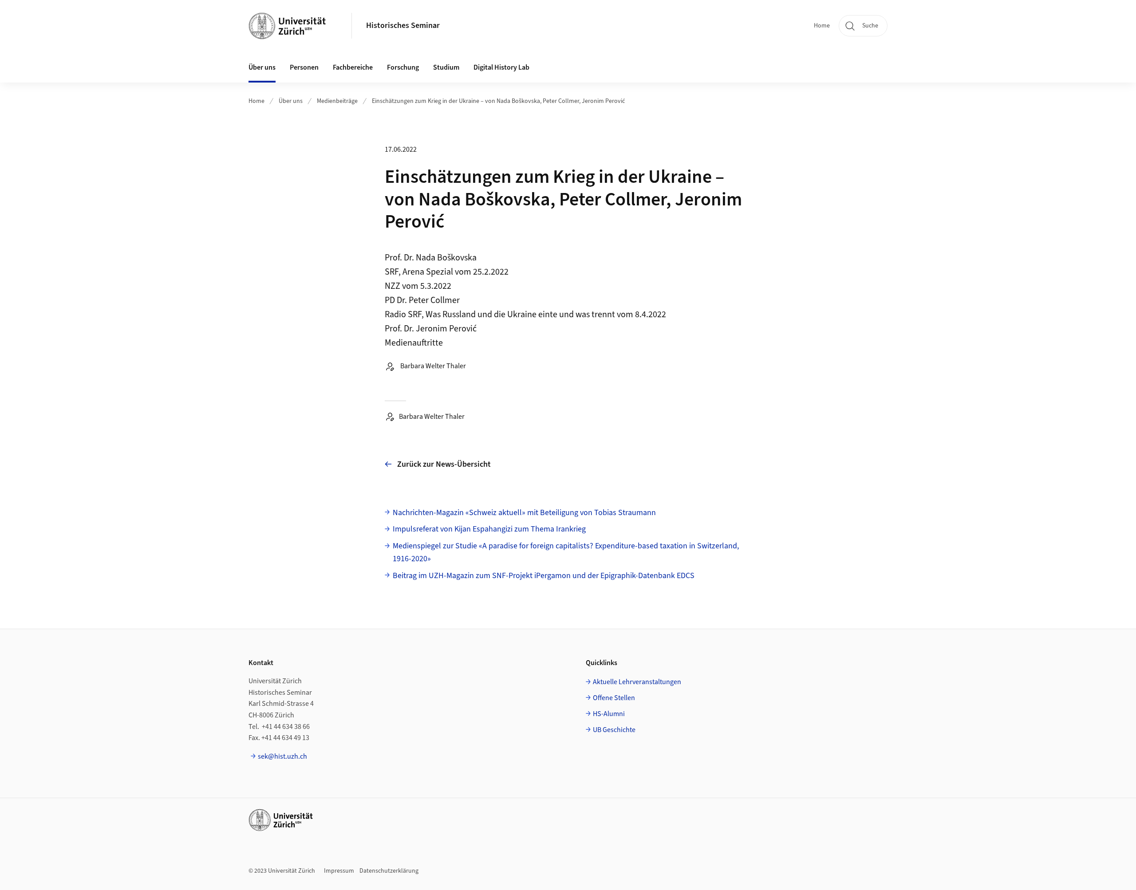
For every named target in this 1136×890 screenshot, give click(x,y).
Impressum (339, 870)
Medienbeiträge (337, 101)
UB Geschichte (614, 730)
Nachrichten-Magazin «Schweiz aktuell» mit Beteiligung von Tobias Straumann (524, 512)
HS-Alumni (609, 714)
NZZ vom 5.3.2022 (418, 286)
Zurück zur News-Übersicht (444, 464)
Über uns (291, 101)
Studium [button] (446, 67)
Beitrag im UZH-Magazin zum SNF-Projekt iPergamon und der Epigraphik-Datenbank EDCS (543, 575)
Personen (304, 67)
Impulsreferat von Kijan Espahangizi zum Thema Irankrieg (489, 529)
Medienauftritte (414, 343)
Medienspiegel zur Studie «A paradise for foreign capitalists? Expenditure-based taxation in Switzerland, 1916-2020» (566, 552)
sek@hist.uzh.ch (282, 756)
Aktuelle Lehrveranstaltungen (637, 682)
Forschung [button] (403, 67)
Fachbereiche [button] (353, 67)
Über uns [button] (262, 67)
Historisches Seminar (403, 25)
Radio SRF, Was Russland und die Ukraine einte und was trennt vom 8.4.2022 (525, 314)
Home (822, 25)
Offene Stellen (614, 698)
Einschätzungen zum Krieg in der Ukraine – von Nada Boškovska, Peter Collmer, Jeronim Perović (498, 101)
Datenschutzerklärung (388, 870)
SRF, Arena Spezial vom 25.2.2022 (447, 272)
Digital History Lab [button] (501, 67)
